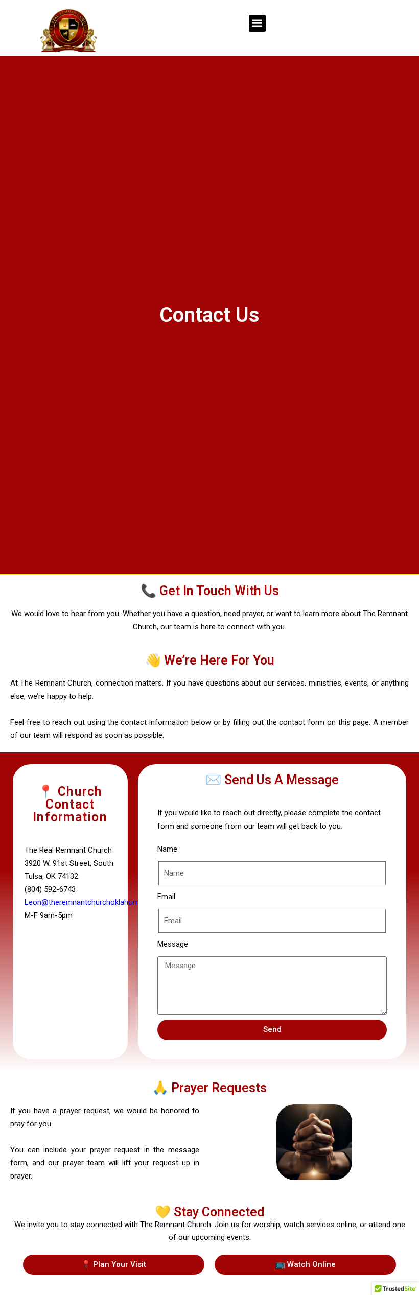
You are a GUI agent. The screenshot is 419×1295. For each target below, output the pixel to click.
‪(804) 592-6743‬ (50, 889)
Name (167, 849)
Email (166, 896)
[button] (257, 23)
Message (172, 944)
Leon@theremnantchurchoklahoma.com (92, 902)
